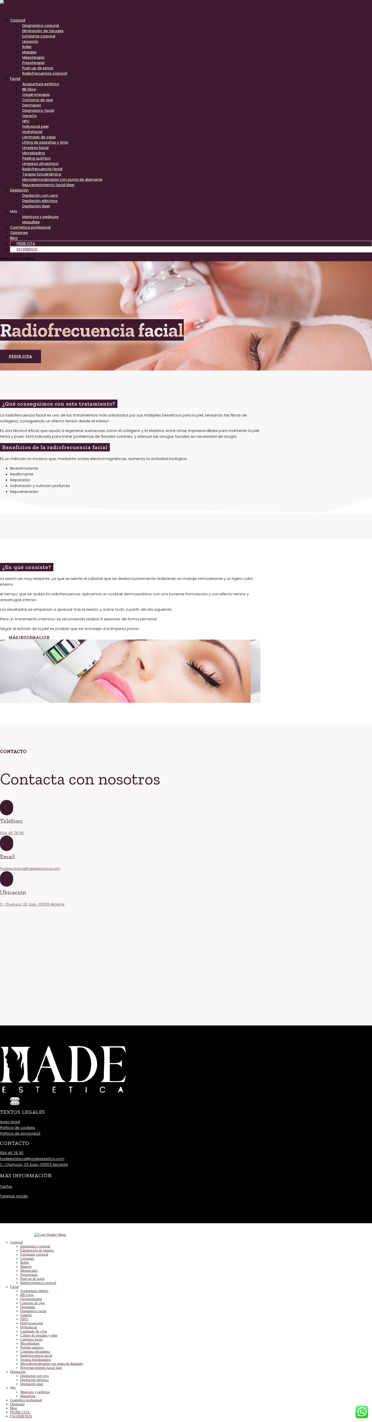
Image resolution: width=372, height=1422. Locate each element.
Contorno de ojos (37, 99)
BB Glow (29, 89)
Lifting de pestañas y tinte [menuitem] (38, 1335)
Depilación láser (36, 206)
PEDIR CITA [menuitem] (20, 1412)
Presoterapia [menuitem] (29, 1275)
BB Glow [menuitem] (27, 1295)
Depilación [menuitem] (18, 1372)
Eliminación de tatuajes (43, 30)
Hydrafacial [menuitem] (28, 1327)
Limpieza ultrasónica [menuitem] (35, 1351)
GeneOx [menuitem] (26, 1315)
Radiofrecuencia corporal (44, 73)
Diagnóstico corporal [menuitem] (35, 1246)
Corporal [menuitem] (16, 1242)
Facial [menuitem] (14, 1287)
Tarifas (6, 1186)
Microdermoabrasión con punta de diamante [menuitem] (51, 1364)
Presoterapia (33, 62)
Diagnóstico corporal (40, 25)
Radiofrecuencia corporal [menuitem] (38, 1283)
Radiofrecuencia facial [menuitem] (36, 1356)
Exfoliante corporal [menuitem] (34, 1254)
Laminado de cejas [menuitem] (33, 1331)
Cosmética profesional (30, 227)
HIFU (25, 121)
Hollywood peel (35, 126)
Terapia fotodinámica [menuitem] (35, 1360)
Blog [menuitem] (13, 1408)
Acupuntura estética (40, 83)
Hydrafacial (32, 131)
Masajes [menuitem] (25, 1266)
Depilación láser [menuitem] (31, 1384)
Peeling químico (36, 158)
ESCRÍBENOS (27, 249)
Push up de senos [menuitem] (32, 1279)
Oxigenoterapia (36, 94)
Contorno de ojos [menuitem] (32, 1303)
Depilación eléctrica (39, 200)
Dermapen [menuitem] (27, 1307)
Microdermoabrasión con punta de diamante (62, 179)
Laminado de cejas (39, 137)
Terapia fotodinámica (41, 174)
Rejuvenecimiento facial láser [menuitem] (41, 1368)
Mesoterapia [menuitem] (28, 1271)
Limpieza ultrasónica (40, 163)
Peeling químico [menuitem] (32, 1347)
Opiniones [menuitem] (17, 1404)
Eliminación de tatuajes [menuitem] (37, 1250)
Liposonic (30, 41)
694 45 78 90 (12, 833)
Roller (27, 46)
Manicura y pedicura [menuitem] (35, 1392)
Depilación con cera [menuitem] (34, 1376)
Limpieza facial (35, 147)
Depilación (19, 190)
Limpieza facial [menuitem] (31, 1339)
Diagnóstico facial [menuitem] (33, 1311)
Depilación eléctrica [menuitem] (34, 1380)
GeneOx (29, 115)
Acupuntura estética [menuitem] (34, 1291)
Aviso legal (10, 1121)
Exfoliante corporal (38, 36)
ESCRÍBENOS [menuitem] (21, 1416)
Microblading (33, 153)
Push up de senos (37, 68)
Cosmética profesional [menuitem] (26, 1400)
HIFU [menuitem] (24, 1319)
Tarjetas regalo (14, 1196)
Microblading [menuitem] (29, 1343)
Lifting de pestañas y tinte (45, 142)
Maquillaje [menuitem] (27, 1396)
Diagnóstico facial (38, 110)
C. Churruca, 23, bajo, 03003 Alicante (32, 904)
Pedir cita (20, 356)
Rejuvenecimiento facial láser (48, 184)
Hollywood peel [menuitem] (31, 1323)
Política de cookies (17, 1127)
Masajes (29, 52)
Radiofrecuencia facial (42, 168)
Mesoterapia (33, 57)
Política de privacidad (20, 1133)
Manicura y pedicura (40, 216)
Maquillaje (31, 222)
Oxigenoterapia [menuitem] (31, 1299)
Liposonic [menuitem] (27, 1258)
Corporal (17, 20)
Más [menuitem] (13, 1388)
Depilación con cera (40, 195)
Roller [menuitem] (24, 1262)
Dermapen (31, 105)
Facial (15, 78)
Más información (29, 637)
